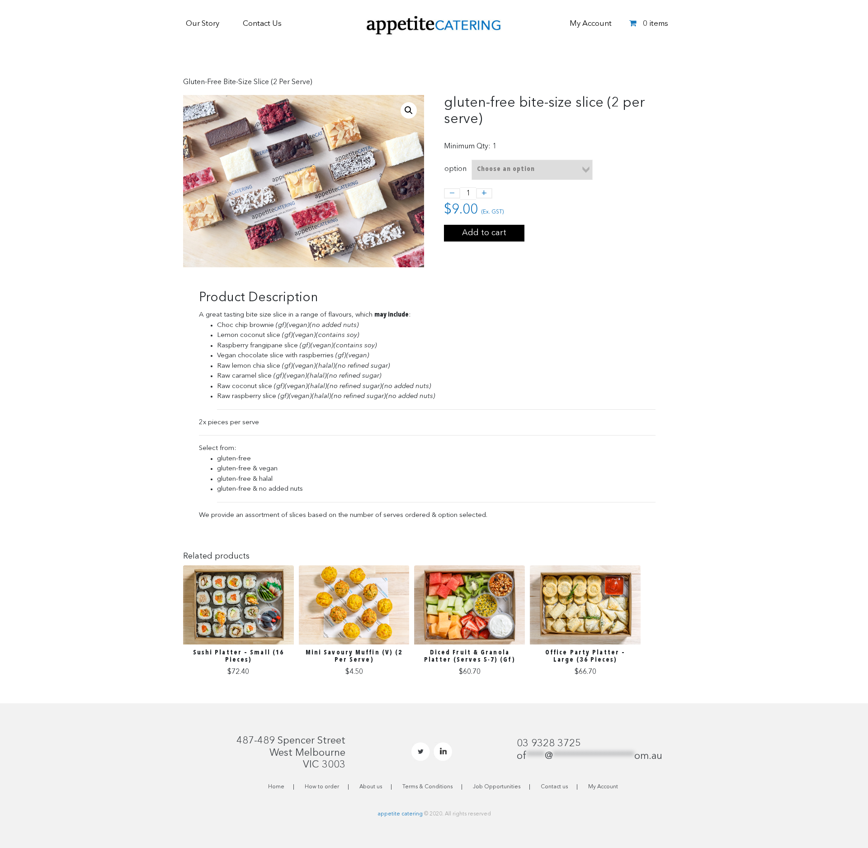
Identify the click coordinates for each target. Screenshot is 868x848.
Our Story (202, 24)
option (455, 169)
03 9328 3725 (549, 743)
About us (370, 787)
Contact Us (262, 24)
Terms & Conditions (427, 787)
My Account (591, 24)
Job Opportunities (496, 787)
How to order (322, 787)
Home (276, 787)
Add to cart (484, 233)
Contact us (554, 787)
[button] (409, 110)
